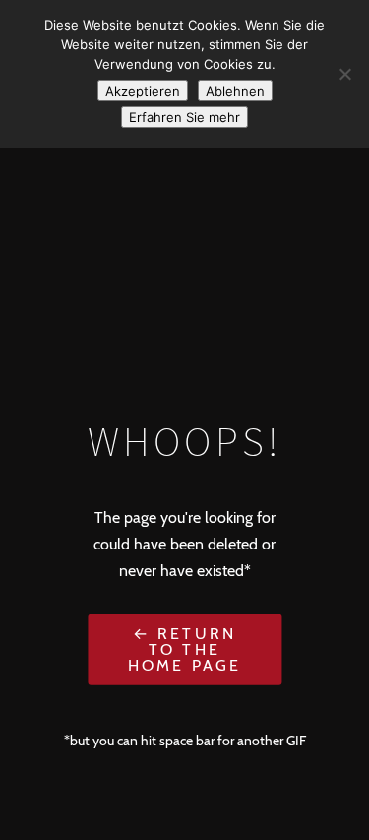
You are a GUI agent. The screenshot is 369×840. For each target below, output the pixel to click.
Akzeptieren (142, 90)
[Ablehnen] (344, 74)
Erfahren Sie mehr (184, 117)
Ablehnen (235, 90)
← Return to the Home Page (185, 648)
